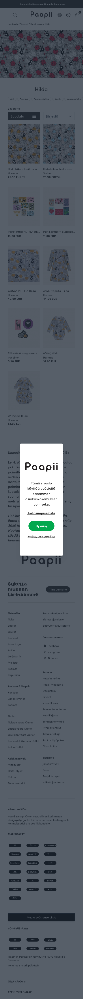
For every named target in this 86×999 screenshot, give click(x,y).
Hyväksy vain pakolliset (41, 536)
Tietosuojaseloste (41, 512)
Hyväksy (41, 526)
